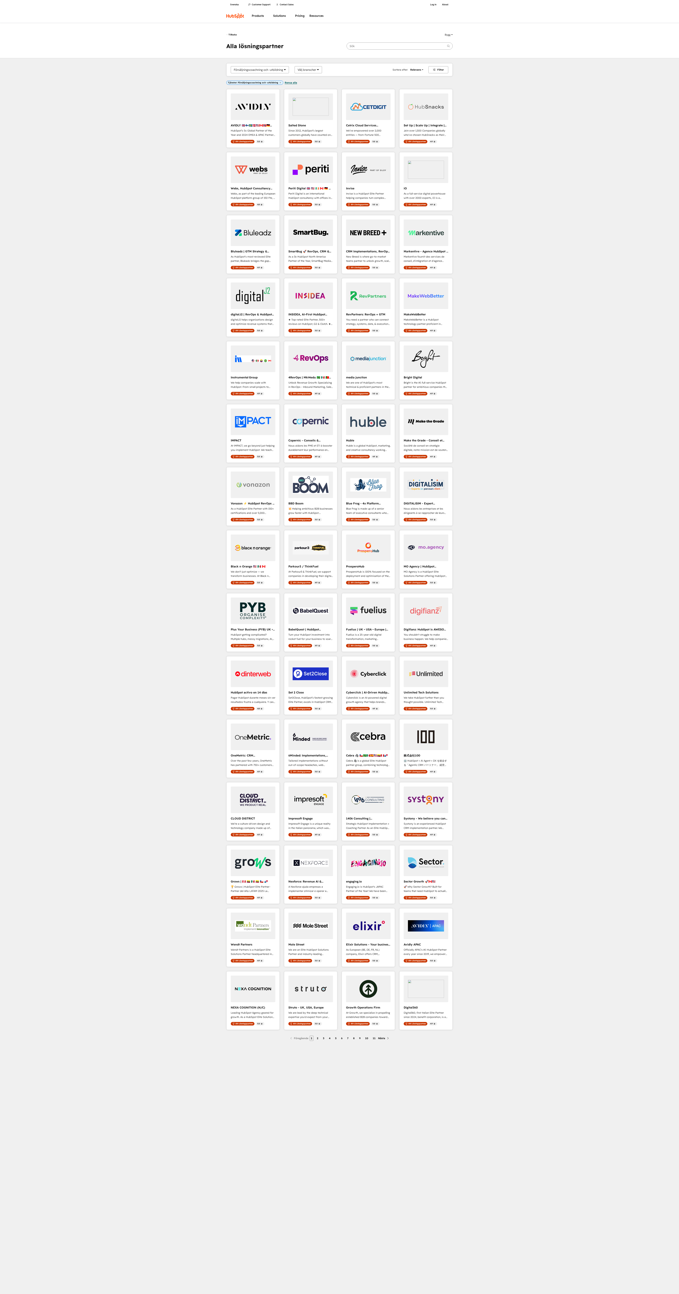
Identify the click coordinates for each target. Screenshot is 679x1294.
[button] (449, 35)
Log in (433, 4)
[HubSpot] (235, 16)
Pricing (299, 16)
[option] (258, 70)
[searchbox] (400, 46)
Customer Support (261, 4)
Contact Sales (287, 4)
